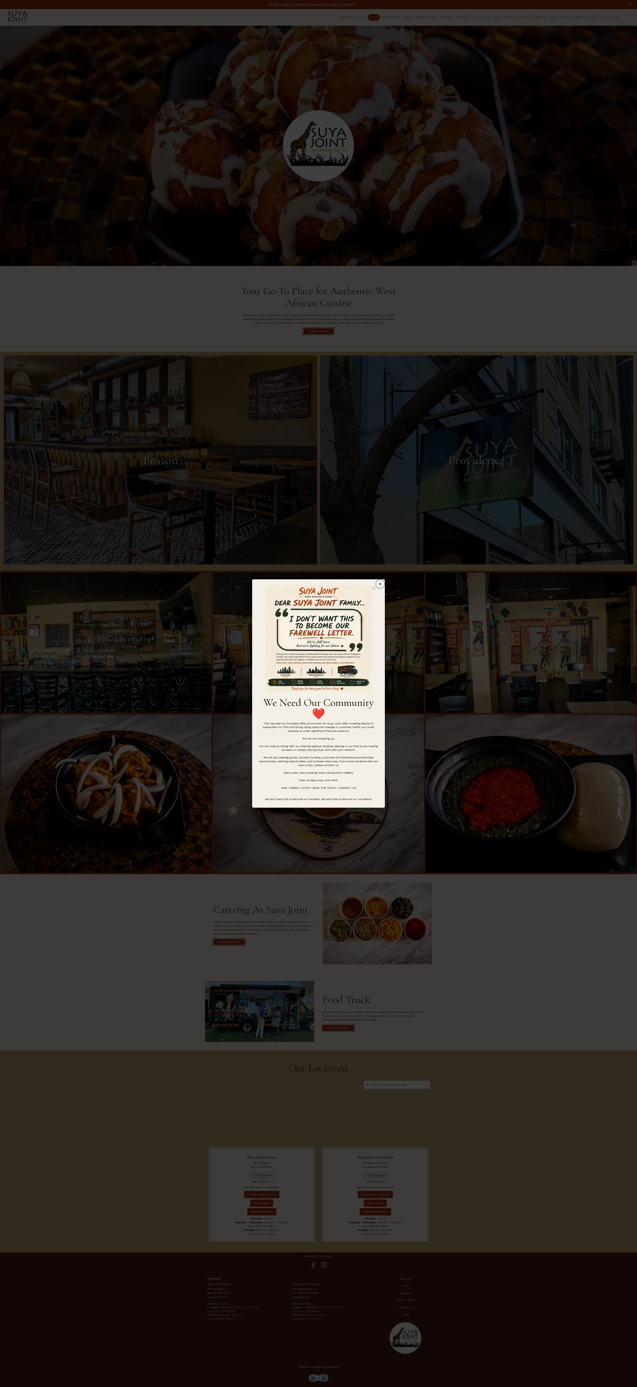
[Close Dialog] (380, 584)
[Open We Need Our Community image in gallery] (374, 588)
